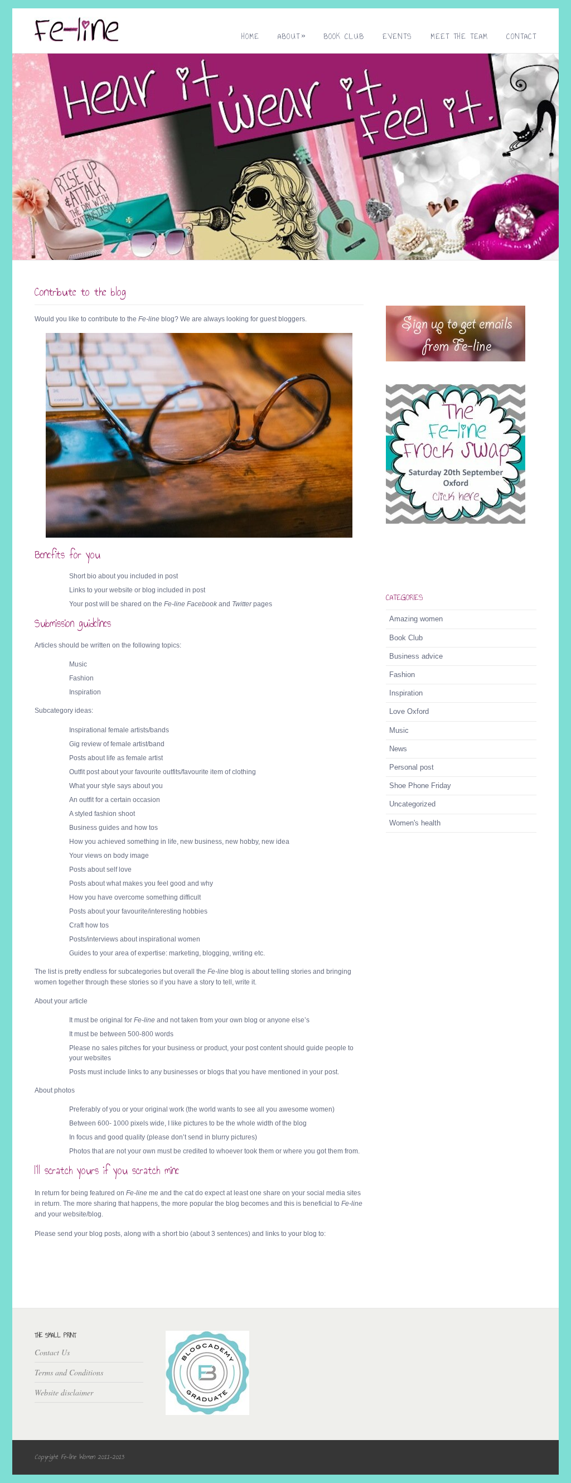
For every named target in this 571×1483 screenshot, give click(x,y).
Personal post (411, 767)
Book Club (343, 36)
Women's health (415, 823)
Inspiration (406, 693)
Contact (521, 36)
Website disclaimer (64, 1392)
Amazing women (416, 619)
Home (250, 36)
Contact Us (52, 1352)
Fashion (402, 674)
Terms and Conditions (69, 1372)
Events (397, 36)
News (398, 749)
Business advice (416, 656)
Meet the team (459, 36)
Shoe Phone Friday (420, 785)
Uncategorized (412, 804)
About (292, 36)
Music (399, 730)
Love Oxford (409, 711)
